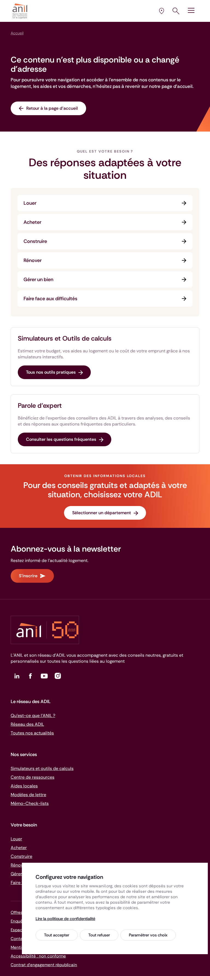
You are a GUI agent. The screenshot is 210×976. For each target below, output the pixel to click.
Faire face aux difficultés (50, 298)
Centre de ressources (32, 777)
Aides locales (24, 786)
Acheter (32, 222)
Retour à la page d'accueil (52, 108)
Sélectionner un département (101, 513)
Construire (35, 241)
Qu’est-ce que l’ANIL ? (33, 715)
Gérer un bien (38, 279)
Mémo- (30, 803)
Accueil (17, 33)
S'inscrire (28, 576)
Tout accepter (56, 935)
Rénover (33, 260)
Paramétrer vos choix (148, 935)
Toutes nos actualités (32, 733)
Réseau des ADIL (27, 724)
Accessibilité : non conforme (38, 956)
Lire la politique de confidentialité (65, 918)
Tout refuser (99, 935)
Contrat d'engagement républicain (44, 965)
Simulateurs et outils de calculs (42, 768)
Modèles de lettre (28, 795)
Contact (19, 938)
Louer (30, 203)
